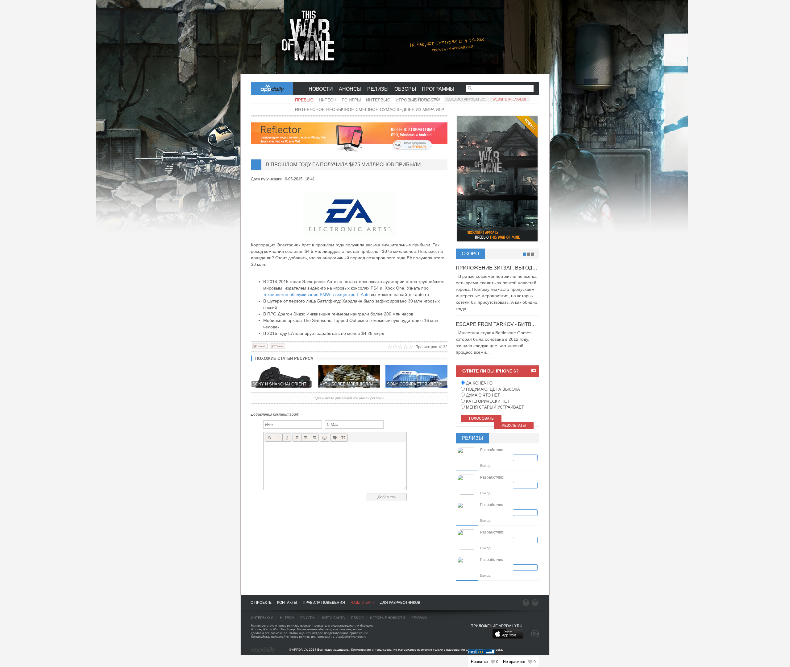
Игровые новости (387, 618)
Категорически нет (487, 401)
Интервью (378, 99)
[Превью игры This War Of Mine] (395, 37)
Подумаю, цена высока (492, 389)
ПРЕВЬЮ (304, 99)
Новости (321, 89)
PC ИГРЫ (307, 618)
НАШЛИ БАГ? (363, 602)
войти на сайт (427, 99)
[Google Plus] (277, 346)
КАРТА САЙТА (333, 618)
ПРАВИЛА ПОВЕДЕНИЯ (324, 602)
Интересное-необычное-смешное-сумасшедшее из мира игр (369, 109)
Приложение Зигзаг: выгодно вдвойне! (511, 267)
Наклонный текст (278, 438)
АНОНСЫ (350, 89)
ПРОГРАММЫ (438, 89)
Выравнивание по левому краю (297, 438)
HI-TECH (287, 618)
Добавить (387, 497)
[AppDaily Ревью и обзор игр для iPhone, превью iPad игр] (263, 650)
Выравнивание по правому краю (314, 438)
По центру (305, 438)
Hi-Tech (327, 99)
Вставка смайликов (324, 438)
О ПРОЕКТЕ (261, 602)
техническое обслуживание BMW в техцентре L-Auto (316, 294)
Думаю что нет (482, 395)
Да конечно (479, 383)
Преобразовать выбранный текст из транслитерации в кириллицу (343, 438)
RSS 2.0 (357, 618)
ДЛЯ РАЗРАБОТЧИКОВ (400, 602)
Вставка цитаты (334, 438)
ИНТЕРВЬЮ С (262, 618)
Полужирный (269, 438)
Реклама (419, 618)
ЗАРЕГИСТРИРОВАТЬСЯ (466, 99)
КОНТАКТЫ (287, 602)
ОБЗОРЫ (405, 89)
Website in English (510, 99)
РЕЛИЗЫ (378, 89)
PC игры (351, 99)
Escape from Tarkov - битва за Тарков (509, 324)
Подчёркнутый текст (286, 438)
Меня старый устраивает (494, 407)
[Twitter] (260, 346)
